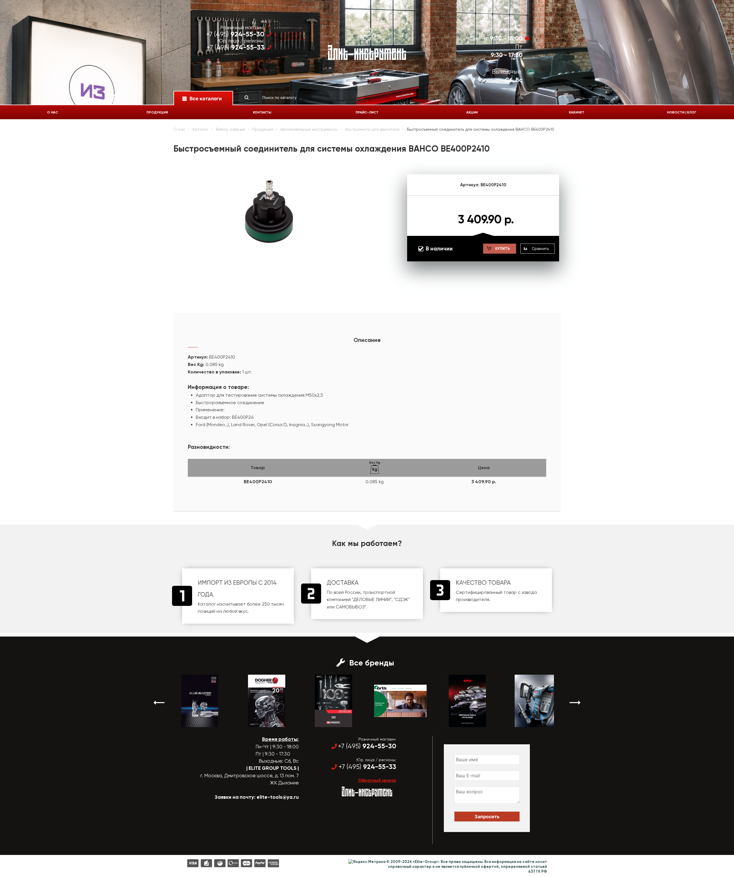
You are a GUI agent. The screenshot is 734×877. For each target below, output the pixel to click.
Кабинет (576, 112)
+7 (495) (235, 34)
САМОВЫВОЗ (350, 607)
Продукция (157, 112)
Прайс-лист (367, 112)
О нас (52, 112)
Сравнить (540, 248)
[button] (159, 702)
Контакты (262, 112)
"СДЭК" (402, 599)
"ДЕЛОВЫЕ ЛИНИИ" (372, 599)
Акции (472, 112)
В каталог (194, 722)
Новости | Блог (681, 112)
